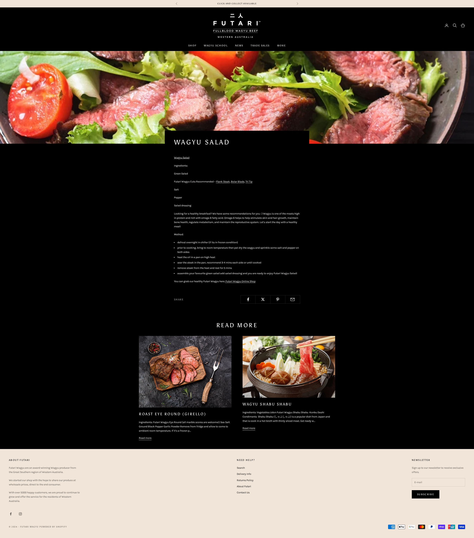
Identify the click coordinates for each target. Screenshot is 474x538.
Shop (192, 45)
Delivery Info (244, 474)
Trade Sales (260, 45)
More (281, 45)
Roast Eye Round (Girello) (172, 414)
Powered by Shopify (53, 527)
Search (241, 467)
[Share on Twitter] (263, 299)
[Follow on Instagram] (20, 514)
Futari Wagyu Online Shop (240, 281)
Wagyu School (216, 45)
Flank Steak (223, 181)
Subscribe (425, 494)
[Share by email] (292, 299)
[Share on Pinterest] (278, 299)
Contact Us (243, 492)
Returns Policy (245, 480)
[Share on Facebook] (248, 299)
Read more (145, 438)
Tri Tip (249, 181)
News (239, 45)
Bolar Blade (237, 181)
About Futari (244, 486)
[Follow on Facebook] (11, 514)
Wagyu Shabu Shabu (267, 404)
